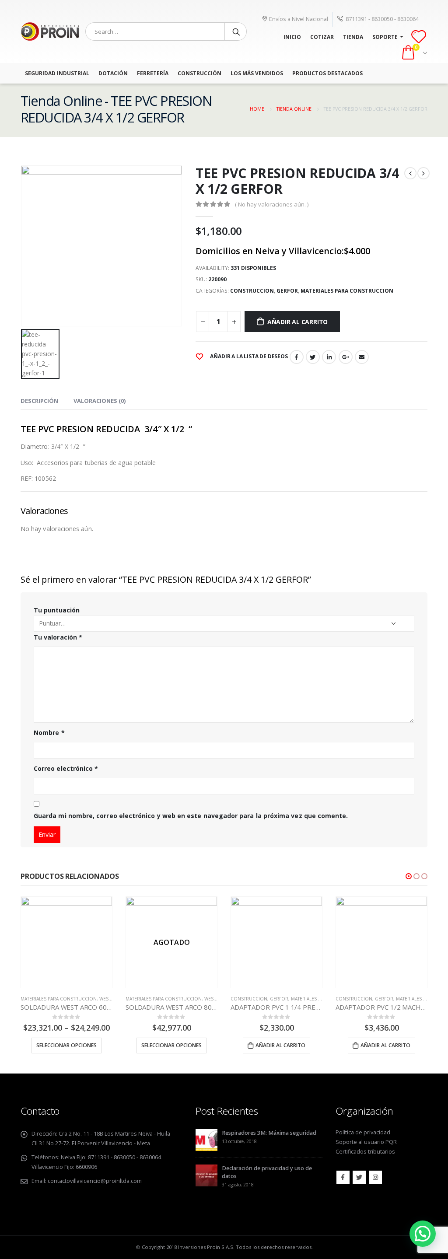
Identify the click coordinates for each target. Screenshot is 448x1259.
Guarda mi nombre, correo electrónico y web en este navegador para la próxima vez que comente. (191, 815)
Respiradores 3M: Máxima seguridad (269, 1133)
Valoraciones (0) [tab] (100, 401)
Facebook (297, 357)
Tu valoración (58, 637)
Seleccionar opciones (66, 1045)
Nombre (49, 732)
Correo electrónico (66, 768)
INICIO (292, 37)
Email (362, 357)
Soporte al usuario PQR (366, 1142)
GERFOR (287, 290)
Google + (346, 357)
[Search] (236, 31)
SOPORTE (385, 37)
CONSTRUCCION (252, 290)
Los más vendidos (257, 73)
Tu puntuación (57, 610)
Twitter (313, 357)
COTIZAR (322, 37)
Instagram (375, 1177)
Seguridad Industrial (57, 73)
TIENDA (353, 37)
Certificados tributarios (365, 1151)
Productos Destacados (327, 73)
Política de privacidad (363, 1132)
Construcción (199, 73)
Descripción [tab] (39, 401)
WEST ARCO (112, 999)
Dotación (113, 73)
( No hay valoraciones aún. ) (271, 204)
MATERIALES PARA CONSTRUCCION (347, 290)
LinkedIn (329, 357)
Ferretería (152, 73)
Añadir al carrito (297, 322)
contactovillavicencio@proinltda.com (95, 1181)
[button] (409, 876)
